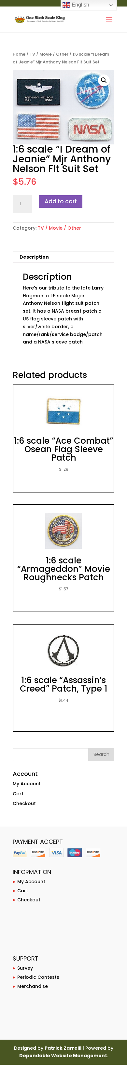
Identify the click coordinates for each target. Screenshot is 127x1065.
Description (34, 257)
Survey (25, 968)
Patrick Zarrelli (63, 1048)
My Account (27, 783)
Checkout (24, 803)
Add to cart (61, 201)
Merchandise (32, 986)
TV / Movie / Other (49, 54)
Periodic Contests (38, 977)
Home (19, 54)
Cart (18, 793)
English (79, 4)
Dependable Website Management (63, 1055)
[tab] (63, 257)
